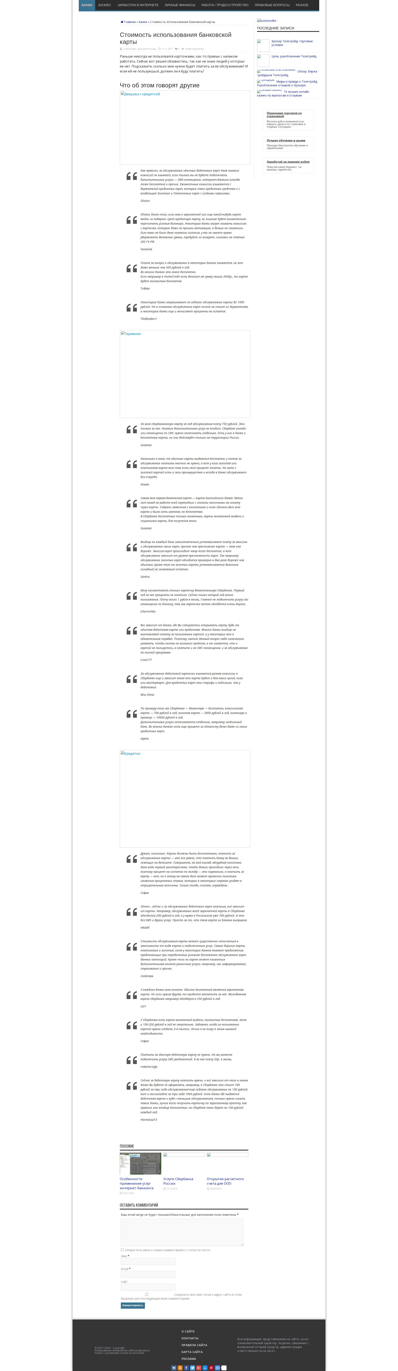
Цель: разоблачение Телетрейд (294, 56)
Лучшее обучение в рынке (286, 140)
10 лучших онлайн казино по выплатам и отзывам (283, 93)
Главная (130, 22)
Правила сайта (194, 1345)
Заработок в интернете (138, 5)
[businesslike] (266, 21)
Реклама (189, 1359)
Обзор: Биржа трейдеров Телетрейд (287, 73)
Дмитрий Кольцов (147, 48)
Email (124, 1269)
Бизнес (104, 5)
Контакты (190, 1338)
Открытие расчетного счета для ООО (225, 1181)
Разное (302, 5)
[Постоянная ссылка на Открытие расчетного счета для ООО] (227, 1156)
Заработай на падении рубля (288, 161)
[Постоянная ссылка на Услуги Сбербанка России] (184, 1156)
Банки (87, 5)
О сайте (188, 1331)
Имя (124, 1256)
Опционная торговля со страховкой (284, 115)
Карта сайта (192, 1352)
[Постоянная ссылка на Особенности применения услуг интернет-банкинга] (140, 1173)
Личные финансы (180, 5)
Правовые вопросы (272, 5)
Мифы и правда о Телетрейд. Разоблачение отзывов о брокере (287, 83)
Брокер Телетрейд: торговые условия (292, 43)
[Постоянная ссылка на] (263, 51)
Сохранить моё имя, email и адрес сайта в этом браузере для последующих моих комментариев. (181, 1296)
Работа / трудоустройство (225, 5)
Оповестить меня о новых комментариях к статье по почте (167, 1250)
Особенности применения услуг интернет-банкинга (136, 1183)
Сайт (124, 1282)
